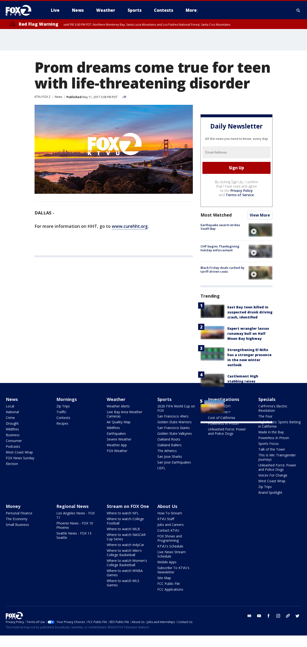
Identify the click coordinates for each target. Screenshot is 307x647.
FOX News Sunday (20, 458)
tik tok (288, 616)
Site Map (164, 578)
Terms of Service (240, 195)
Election (12, 463)
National (12, 412)
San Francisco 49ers (173, 416)
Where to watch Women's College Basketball (127, 562)
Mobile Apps (167, 562)
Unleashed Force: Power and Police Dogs (227, 431)
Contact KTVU (168, 530)
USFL (161, 468)
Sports (164, 399)
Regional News (72, 506)
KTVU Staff (165, 519)
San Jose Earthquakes (174, 462)
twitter (297, 616)
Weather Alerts (118, 406)
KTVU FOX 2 (42, 97)
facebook (268, 616)
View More (260, 215)
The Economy (16, 519)
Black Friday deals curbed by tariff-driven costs (222, 269)
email (249, 616)
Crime (10, 417)
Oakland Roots (168, 439)
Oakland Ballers (169, 445)
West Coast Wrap (19, 452)
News (58, 97)
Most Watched (216, 215)
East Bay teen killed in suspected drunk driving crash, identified (249, 312)
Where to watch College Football (125, 521)
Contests (63, 417)
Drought (12, 423)
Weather (116, 399)
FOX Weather (117, 450)
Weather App (117, 445)
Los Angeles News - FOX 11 (75, 515)
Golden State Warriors (174, 422)
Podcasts (13, 446)
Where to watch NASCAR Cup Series (126, 536)
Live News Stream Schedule (171, 554)
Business (13, 435)
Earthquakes (116, 433)
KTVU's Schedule (170, 546)
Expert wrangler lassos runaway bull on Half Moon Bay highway (248, 333)
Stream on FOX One (128, 506)
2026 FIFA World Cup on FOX (176, 408)
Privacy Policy (241, 190)
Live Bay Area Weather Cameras (124, 414)
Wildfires (12, 429)
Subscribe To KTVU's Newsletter (173, 569)
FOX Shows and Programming (169, 538)
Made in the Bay (271, 432)
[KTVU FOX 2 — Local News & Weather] (21, 10)
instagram (278, 616)
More (191, 10)
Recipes (62, 423)
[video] (260, 230)
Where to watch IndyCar (125, 544)
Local (10, 406)
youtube (259, 616)
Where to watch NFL (123, 513)
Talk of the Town (271, 449)
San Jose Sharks (169, 456)
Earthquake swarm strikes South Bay (220, 227)
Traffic (61, 412)
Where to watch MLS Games (123, 582)
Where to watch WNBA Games (125, 572)
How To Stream (169, 513)
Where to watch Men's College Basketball (124, 552)
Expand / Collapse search (298, 10)
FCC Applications (170, 589)
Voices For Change (272, 475)
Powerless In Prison (223, 423)
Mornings (66, 399)
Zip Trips (63, 406)
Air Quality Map (118, 422)
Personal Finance (19, 513)
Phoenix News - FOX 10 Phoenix (74, 525)
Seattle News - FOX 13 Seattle (73, 535)
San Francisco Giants (173, 427)
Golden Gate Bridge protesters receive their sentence (249, 407)
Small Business (17, 524)
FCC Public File (168, 583)
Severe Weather (119, 439)
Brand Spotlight (270, 492)
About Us (167, 506)
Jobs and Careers (170, 524)
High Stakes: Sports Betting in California (279, 424)
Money (13, 506)
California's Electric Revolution (272, 408)
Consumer (14, 440)
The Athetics (167, 450)
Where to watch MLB (123, 529)
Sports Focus (268, 443)
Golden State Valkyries (174, 433)
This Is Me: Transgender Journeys (277, 457)
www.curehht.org (130, 226)
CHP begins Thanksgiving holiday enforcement (220, 248)
